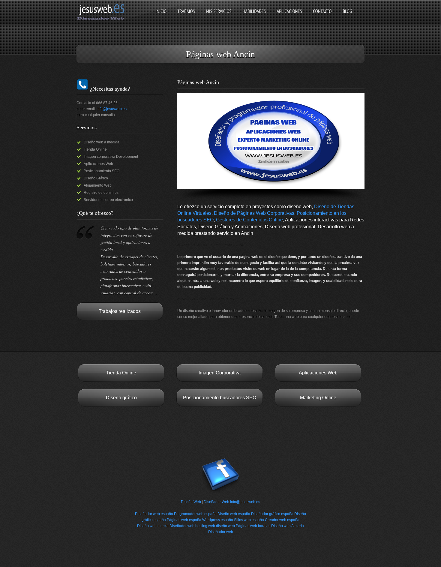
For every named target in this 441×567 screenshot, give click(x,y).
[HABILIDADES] (254, 16)
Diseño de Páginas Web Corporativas (254, 213)
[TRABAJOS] (186, 16)
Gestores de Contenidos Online (249, 219)
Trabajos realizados (120, 311)
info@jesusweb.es (112, 109)
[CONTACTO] (322, 16)
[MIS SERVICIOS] (218, 16)
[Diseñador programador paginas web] (102, 19)
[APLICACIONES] (289, 16)
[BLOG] (347, 16)
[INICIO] (161, 16)
